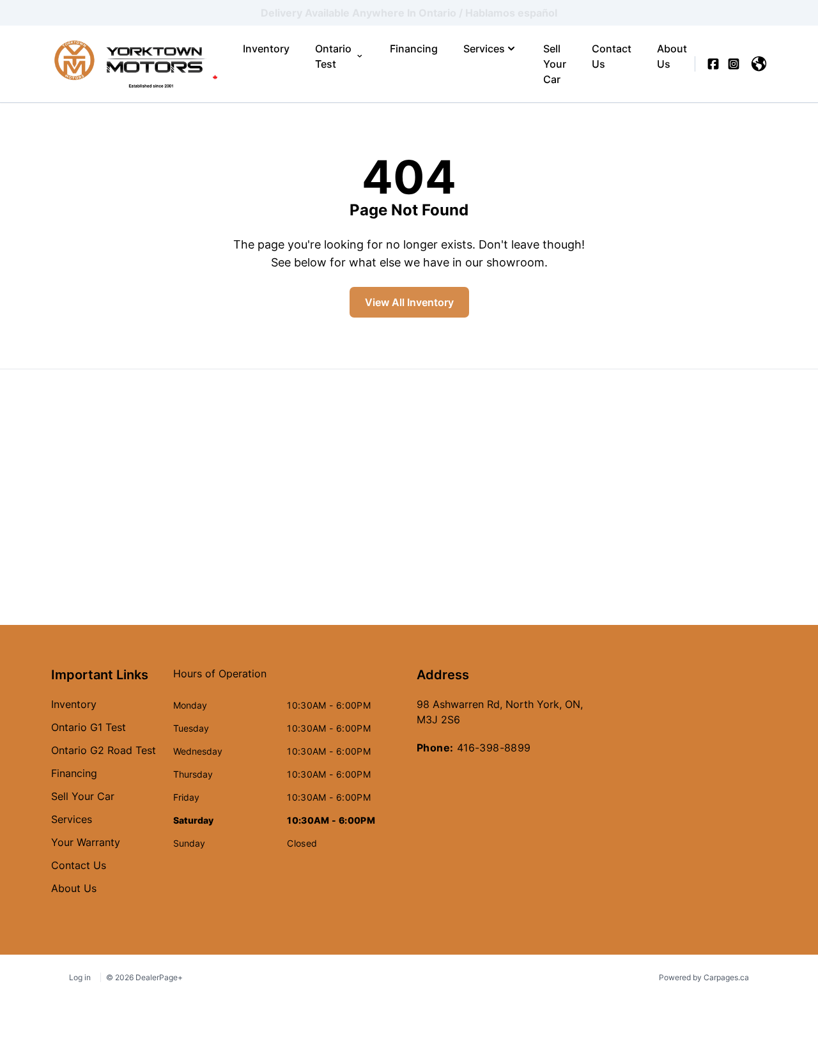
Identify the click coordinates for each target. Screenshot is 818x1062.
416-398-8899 (494, 747)
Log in (80, 977)
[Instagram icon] (733, 64)
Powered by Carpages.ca (704, 977)
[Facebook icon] (713, 64)
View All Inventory (409, 302)
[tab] (219, 680)
